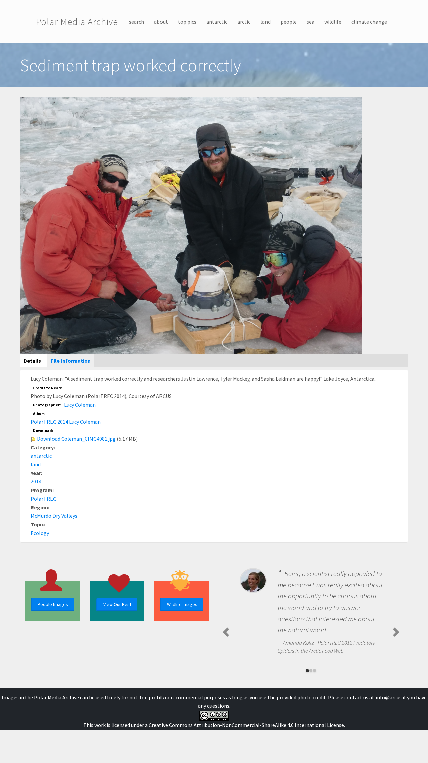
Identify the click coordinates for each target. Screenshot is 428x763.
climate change (369, 21)
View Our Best (117, 604)
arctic (243, 21)
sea (310, 21)
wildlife (332, 21)
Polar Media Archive (77, 22)
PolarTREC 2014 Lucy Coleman (66, 421)
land (265, 21)
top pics (187, 21)
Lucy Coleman (80, 404)
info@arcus (389, 697)
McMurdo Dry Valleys (54, 515)
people (289, 21)
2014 (36, 481)
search (136, 21)
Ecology (40, 533)
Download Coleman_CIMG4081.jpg (76, 438)
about (161, 21)
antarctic (216, 21)
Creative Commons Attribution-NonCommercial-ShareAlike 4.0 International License (246, 725)
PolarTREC (43, 498)
